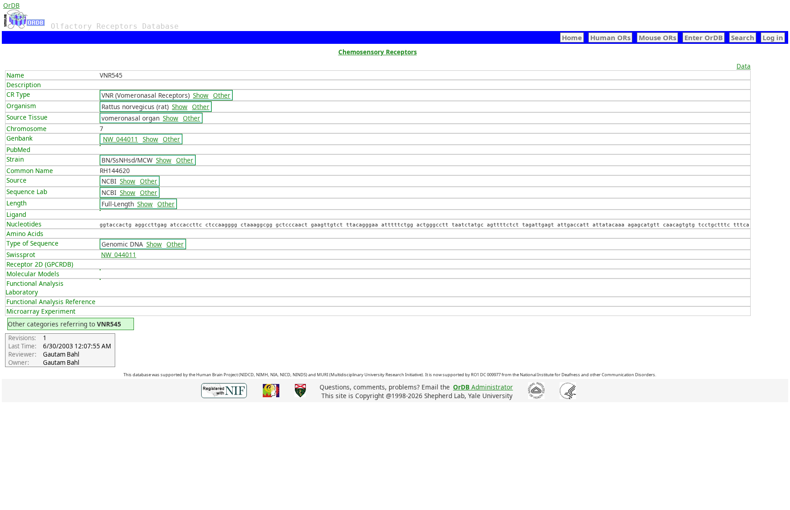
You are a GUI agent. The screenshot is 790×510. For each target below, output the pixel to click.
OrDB (11, 5)
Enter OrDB (703, 37)
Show (200, 95)
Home (572, 37)
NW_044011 (120, 139)
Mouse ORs (657, 37)
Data (744, 66)
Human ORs (610, 37)
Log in (773, 37)
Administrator (483, 387)
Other (221, 95)
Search (742, 37)
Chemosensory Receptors (377, 51)
